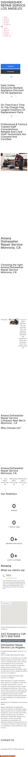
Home (5, 17)
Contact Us (7, 24)
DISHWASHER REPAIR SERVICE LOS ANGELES (13, 5)
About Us (6, 19)
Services (6, 21)
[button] (14, 26)
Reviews (6, 23)
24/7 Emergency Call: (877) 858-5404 (13, 635)
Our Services (10, 71)
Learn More (11, 66)
